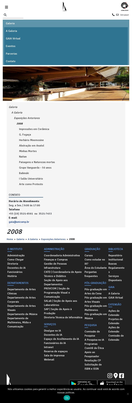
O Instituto (14, 249)
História (12, 276)
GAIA (111, 287)
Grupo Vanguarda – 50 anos (35, 167)
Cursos (89, 255)
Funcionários (14, 272)
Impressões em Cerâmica (34, 129)
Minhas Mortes (28, 151)
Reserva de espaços (56, 351)
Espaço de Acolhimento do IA (61, 339)
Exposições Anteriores (53, 239)
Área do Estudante (96, 268)
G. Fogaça (25, 134)
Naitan (23, 156)
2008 (19, 123)
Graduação (92, 249)
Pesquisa (91, 325)
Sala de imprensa (54, 355)
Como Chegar (15, 259)
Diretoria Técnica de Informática (63, 317)
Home (10, 239)
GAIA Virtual (13, 38)
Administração (16, 255)
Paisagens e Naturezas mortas (37, 162)
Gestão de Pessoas (55, 263)
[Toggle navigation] (6, 6)
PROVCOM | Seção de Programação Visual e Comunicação (57, 293)
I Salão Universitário (31, 178)
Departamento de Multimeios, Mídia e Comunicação (19, 322)
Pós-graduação (95, 283)
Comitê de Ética (94, 348)
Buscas (112, 263)
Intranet (124, 14)
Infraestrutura (52, 268)
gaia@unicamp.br (19, 222)
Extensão (114, 304)
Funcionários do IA (55, 343)
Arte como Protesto (31, 184)
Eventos (10, 46)
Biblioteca (115, 249)
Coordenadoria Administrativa (62, 255)
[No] (127, 394)
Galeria (10, 23)
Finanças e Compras (56, 259)
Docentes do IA (16, 268)
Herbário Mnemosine (31, 140)
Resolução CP (93, 360)
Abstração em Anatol (31, 145)
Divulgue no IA (52, 330)
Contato (10, 61)
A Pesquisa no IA (94, 340)
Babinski (24, 173)
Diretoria (12, 263)
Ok (66, 397)
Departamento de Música (22, 314)
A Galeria (11, 31)
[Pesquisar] (5, 15)
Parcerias (11, 53)
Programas (91, 344)
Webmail (49, 359)
